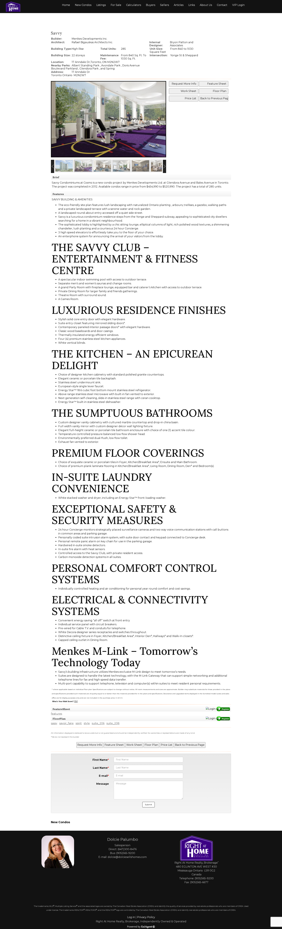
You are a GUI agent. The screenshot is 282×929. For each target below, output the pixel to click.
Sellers (164, 5)
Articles (178, 5)
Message (102, 783)
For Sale (116, 5)
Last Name (100, 767)
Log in (131, 917)
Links (191, 5)
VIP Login (238, 5)
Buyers (150, 5)
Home (66, 5)
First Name (100, 759)
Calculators (133, 5)
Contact (222, 5)
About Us (206, 5)
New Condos (83, 5)
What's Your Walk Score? (63, 701)
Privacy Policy (146, 917)
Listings (101, 5)
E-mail (103, 775)
